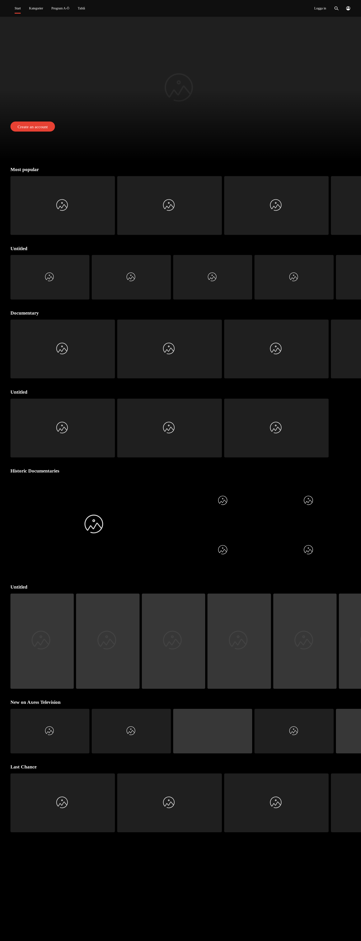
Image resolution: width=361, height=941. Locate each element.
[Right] (356, 205)
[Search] (336, 8)
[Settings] (348, 8)
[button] (180, 89)
